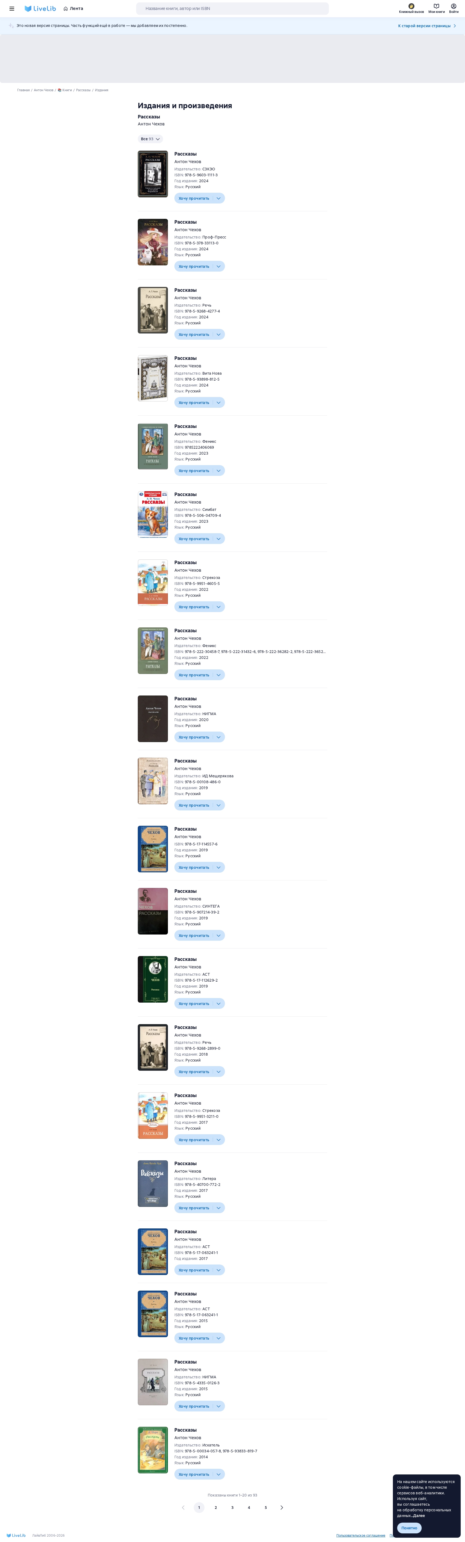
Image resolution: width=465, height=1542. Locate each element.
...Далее (418, 1515)
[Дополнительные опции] (219, 198)
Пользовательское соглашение (360, 1535)
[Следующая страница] (281, 1507)
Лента (76, 8)
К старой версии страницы (424, 25)
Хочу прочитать (194, 198)
